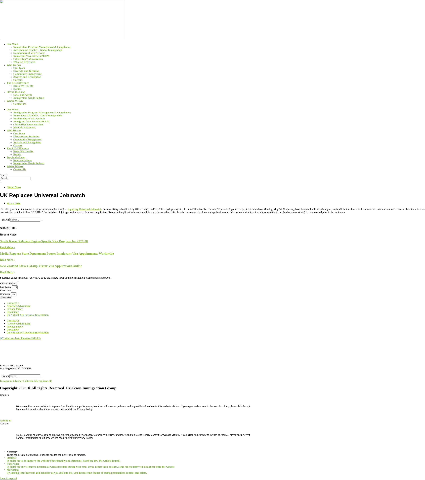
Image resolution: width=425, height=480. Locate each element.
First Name (6, 283)
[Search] (1, 182)
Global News (14, 187)
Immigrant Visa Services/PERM (31, 56)
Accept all (5, 420)
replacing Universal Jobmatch (84, 209)
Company (5, 294)
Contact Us (19, 103)
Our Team (19, 68)
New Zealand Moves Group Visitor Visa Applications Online (41, 266)
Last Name (6, 287)
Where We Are (15, 100)
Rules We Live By (23, 85)
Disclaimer (13, 312)
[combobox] (15, 178)
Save (3, 478)
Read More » (7, 247)
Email (3, 290)
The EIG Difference (18, 82)
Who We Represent (24, 62)
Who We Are (14, 65)
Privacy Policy (15, 309)
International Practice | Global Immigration (37, 50)
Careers (17, 80)
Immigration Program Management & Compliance (42, 47)
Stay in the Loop (16, 91)
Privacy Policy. (85, 409)
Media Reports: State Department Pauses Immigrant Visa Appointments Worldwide (57, 253)
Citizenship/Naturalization (28, 59)
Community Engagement (27, 74)
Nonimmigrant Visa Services (29, 53)
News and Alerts (22, 94)
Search (5, 219)
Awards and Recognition (27, 77)
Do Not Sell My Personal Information (28, 315)
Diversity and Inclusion (26, 71)
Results (17, 88)
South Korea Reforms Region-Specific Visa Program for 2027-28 (44, 241)
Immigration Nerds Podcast (28, 97)
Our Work (12, 44)
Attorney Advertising (18, 306)
